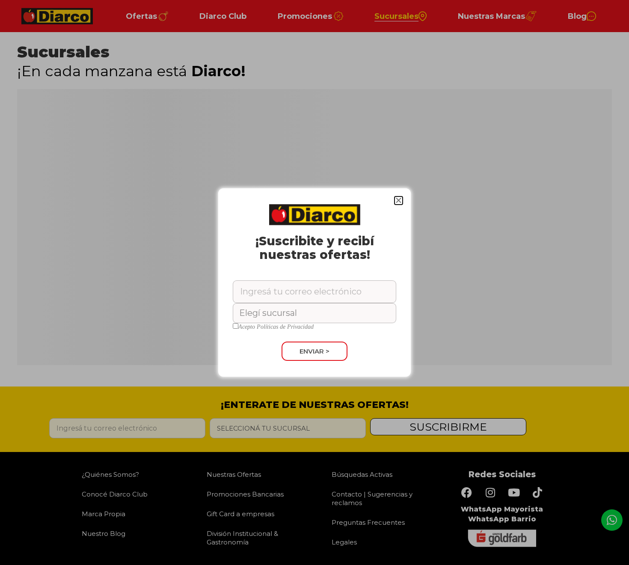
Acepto (276, 327)
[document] (314, 282)
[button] (398, 200)
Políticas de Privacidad (285, 327)
